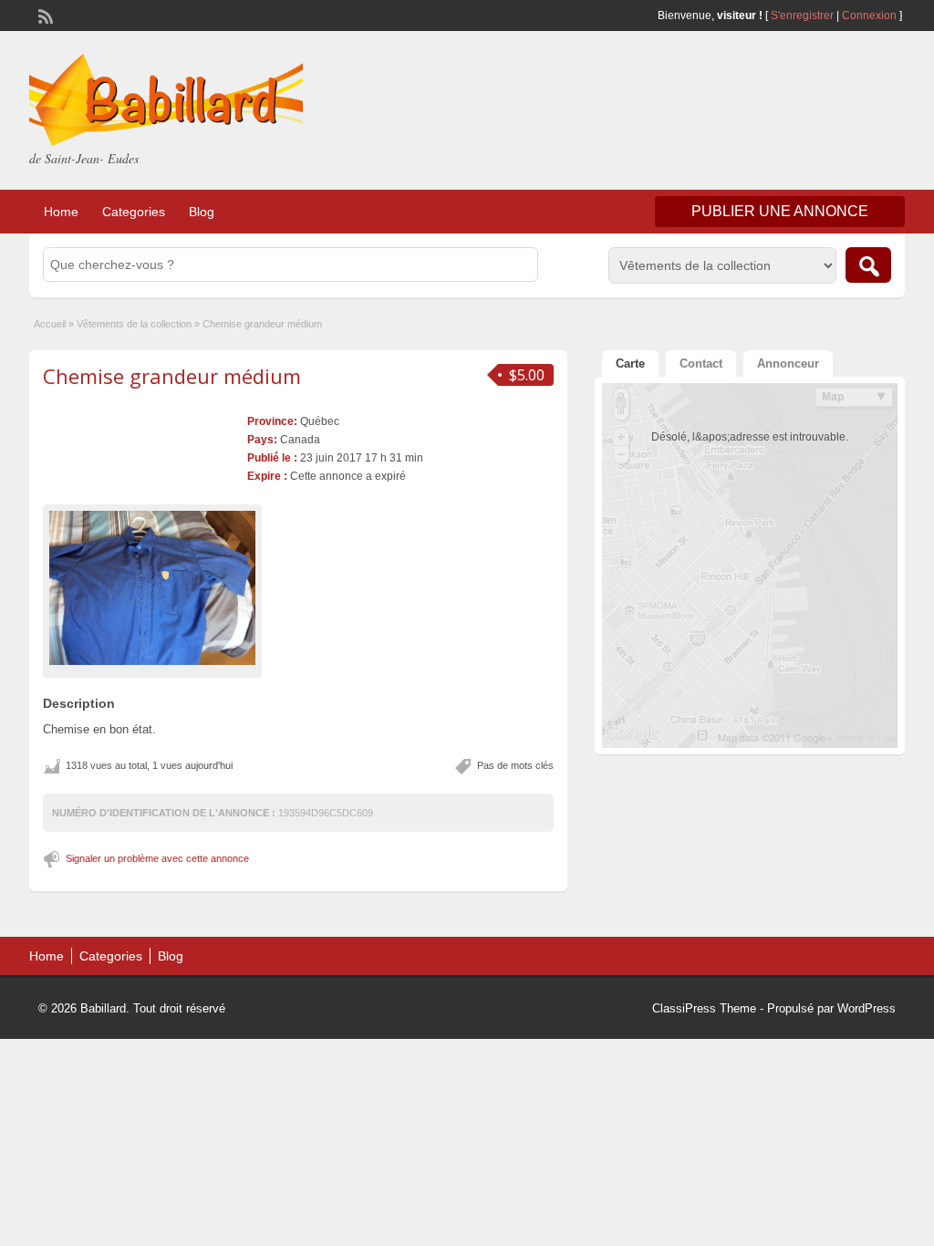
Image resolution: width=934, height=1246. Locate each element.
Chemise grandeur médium (172, 375)
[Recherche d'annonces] (868, 265)
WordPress (866, 1008)
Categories (133, 211)
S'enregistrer (802, 15)
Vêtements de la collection (134, 323)
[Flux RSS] (43, 14)
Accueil (50, 323)
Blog (201, 211)
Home (61, 211)
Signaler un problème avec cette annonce (157, 858)
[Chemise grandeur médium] (152, 588)
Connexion (870, 15)
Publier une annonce (779, 211)
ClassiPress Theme (704, 1008)
